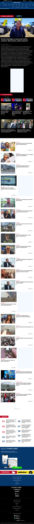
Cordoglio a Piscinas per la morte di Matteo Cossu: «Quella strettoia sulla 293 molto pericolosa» (26, 436)
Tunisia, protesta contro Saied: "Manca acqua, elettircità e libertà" (23, 395)
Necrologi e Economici (17, 501)
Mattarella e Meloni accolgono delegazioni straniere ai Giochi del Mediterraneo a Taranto (24, 130)
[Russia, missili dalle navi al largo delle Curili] (8, 330)
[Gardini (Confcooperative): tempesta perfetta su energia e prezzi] (8, 249)
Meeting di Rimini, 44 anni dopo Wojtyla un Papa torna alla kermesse (8, 188)
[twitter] (3, 0)
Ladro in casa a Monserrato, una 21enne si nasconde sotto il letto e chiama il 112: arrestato (26, 421)
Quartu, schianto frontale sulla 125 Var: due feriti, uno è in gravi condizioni (11, 441)
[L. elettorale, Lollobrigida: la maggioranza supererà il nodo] (8, 262)
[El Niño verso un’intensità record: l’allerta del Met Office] (8, 202)
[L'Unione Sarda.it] (17, 2)
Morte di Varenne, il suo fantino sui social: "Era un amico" (8, 361)
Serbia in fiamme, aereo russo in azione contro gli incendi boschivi (8, 304)
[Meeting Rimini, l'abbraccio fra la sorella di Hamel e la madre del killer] (8, 157)
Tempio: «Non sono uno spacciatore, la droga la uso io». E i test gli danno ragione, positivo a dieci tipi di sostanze (11, 432)
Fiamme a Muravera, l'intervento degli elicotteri (5, 112)
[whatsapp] (18, 520)
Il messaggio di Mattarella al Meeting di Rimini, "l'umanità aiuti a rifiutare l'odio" (24, 372)
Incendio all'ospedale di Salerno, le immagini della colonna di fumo (23, 166)
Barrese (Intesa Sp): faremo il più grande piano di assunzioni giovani (24, 144)
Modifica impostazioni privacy (17, 506)
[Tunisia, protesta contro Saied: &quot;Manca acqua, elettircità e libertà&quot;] (8, 397)
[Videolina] (8, 472)
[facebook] (4, 0)
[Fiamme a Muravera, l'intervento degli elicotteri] (6, 106)
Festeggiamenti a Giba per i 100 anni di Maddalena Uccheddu (27, 112)
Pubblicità (17, 503)
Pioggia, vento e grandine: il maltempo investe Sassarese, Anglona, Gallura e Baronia (23, 384)
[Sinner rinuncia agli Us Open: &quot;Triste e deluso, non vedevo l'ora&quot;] (8, 238)
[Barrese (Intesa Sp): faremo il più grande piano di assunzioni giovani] (8, 146)
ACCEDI (30, 0)
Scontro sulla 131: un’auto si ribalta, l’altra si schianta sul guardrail (11, 437)
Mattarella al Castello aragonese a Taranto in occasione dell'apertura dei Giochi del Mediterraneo (8, 130)
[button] (15, 16)
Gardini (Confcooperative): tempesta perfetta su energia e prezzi (23, 247)
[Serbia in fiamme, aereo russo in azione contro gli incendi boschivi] (9, 297)
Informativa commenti (17, 508)
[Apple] (17, 516)
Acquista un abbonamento (17, 478)
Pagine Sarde (17, 483)
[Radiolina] (25, 472)
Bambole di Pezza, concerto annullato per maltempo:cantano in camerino (24, 271)
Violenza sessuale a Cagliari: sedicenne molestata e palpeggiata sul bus (26, 431)
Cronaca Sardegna (7, 16)
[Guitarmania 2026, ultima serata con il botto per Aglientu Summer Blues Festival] (17, 106)
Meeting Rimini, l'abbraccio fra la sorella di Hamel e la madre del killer (24, 155)
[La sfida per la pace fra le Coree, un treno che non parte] (8, 227)
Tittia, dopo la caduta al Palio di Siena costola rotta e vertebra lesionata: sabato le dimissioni (11, 421)
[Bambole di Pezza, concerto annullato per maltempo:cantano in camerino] (8, 273)
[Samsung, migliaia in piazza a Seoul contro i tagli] (8, 341)
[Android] (17, 518)
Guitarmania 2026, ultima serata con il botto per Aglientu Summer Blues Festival (17, 113)
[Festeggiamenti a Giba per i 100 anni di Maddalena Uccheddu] (28, 106)
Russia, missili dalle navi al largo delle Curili (24, 326)
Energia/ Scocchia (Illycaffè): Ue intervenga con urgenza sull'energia (23, 316)
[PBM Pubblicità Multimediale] (17, 496)
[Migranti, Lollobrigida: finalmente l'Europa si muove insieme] (8, 285)
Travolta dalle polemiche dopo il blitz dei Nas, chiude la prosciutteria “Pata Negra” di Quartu (11, 426)
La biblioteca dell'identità (17, 480)
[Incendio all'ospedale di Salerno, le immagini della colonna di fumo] (8, 169)
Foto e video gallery (6, 94)
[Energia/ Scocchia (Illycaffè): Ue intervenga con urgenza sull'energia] (8, 318)
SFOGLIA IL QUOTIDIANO (4, 8)
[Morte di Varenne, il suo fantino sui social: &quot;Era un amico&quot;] (9, 353)
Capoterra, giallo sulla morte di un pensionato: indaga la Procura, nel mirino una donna (26, 441)
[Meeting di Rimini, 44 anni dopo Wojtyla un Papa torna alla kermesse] (9, 180)
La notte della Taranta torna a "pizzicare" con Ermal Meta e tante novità (24, 211)
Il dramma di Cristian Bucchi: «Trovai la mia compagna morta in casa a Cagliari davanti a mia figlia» (26, 426)
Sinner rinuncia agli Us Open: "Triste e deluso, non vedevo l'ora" (23, 236)
